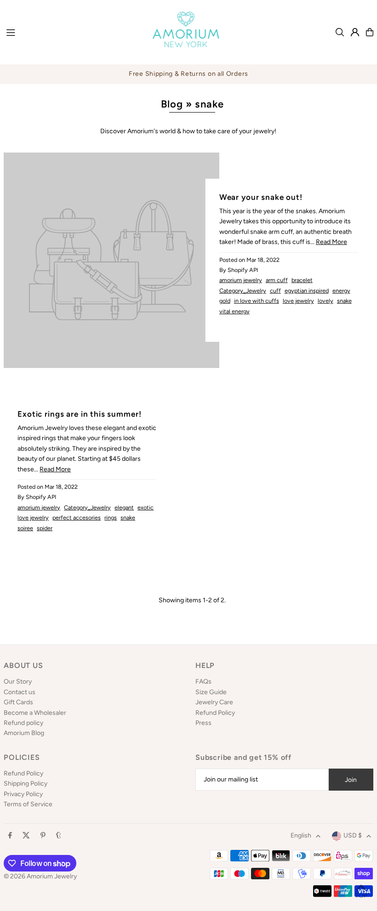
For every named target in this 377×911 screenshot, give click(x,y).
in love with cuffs (256, 300)
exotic (145, 507)
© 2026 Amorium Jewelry (40, 876)
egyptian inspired (307, 290)
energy (341, 290)
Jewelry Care (214, 702)
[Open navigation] (70, 32)
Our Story (18, 681)
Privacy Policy (23, 794)
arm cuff (277, 280)
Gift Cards (18, 702)
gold (224, 300)
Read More (331, 242)
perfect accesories (76, 517)
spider (44, 528)
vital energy (234, 311)
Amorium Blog (24, 733)
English (301, 835)
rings (110, 517)
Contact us (19, 692)
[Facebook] (10, 836)
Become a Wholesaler (35, 713)
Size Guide (211, 692)
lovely (325, 300)
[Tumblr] (58, 836)
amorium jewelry (240, 280)
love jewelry (298, 300)
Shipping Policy (25, 783)
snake (344, 300)
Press (203, 723)
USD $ (352, 835)
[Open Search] (340, 32)
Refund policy (23, 723)
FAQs (203, 681)
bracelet (302, 280)
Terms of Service (28, 804)
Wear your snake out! (261, 197)
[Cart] (369, 32)
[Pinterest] (43, 836)
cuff (275, 290)
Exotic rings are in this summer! (79, 414)
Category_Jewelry (242, 290)
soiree (25, 528)
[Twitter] (26, 836)
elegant (124, 507)
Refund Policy (215, 713)
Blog (172, 104)
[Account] (355, 32)
